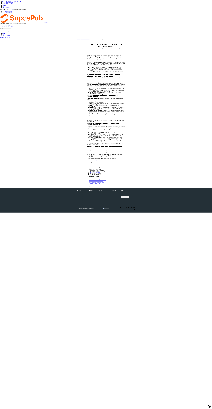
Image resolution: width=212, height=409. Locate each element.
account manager (93, 159)
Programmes (10, 31)
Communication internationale (96, 181)
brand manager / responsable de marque (98, 160)
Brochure (2, 37)
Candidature (7, 37)
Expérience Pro (29, 31)
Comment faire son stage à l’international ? (98, 179)
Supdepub (89, 147)
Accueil (78, 39)
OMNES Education (6, 7)
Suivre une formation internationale (97, 178)
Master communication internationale (97, 180)
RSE (3, 6)
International (22, 31)
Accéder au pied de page (7, 3)
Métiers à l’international (94, 183)
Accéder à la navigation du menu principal (11, 1)
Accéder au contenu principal (8, 2)
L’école (4, 31)
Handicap (4, 5)
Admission (15, 31)
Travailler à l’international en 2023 (96, 182)
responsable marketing (94, 172)
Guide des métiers (85, 39)
